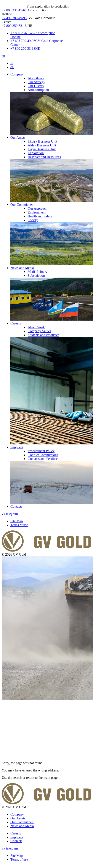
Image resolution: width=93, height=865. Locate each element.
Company (17, 74)
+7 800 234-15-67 (14, 10)
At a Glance (36, 78)
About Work (36, 327)
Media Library (37, 271)
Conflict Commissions (43, 455)
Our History (36, 86)
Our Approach (37, 208)
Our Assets (17, 137)
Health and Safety (40, 216)
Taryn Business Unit (42, 149)
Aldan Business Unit (42, 145)
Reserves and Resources (44, 157)
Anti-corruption (38, 90)
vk (3, 514)
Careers (15, 323)
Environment (36, 212)
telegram (12, 514)
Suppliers (16, 447)
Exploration (36, 153)
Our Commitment (22, 204)
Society (33, 220)
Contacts (16, 506)
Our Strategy (36, 82)
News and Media (22, 268)
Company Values (39, 331)
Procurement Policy (41, 451)
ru (11, 63)
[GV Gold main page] (14, 6)
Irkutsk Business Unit (42, 141)
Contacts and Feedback (43, 459)
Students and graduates (43, 335)
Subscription (36, 275)
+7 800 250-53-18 (14, 26)
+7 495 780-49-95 (14, 18)
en (3, 56)
